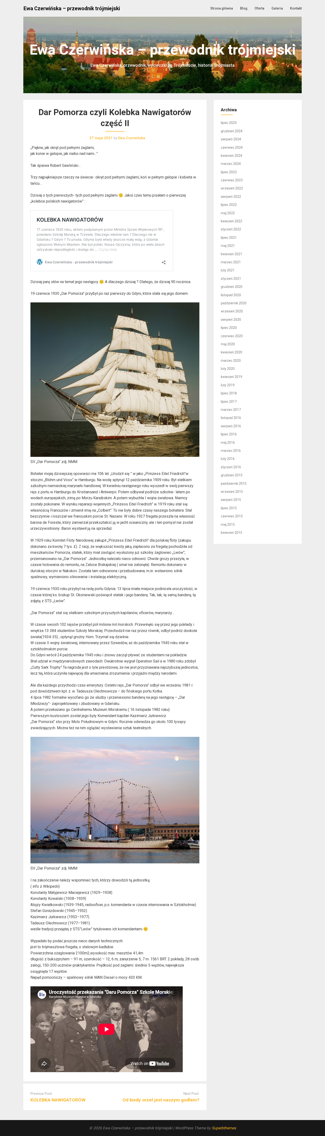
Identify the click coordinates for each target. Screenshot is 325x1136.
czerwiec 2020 (232, 336)
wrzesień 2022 (232, 188)
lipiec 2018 (229, 393)
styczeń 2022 (231, 229)
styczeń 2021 (231, 278)
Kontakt (296, 8)
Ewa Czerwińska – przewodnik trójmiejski (72, 8)
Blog (243, 8)
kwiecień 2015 (231, 533)
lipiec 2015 (229, 508)
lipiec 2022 (229, 205)
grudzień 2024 (231, 131)
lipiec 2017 (229, 401)
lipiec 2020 (229, 328)
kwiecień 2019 (231, 377)
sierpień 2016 (231, 426)
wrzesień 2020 (232, 311)
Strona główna (221, 8)
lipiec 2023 (229, 172)
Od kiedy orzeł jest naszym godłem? (161, 1100)
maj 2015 (228, 524)
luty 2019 (228, 385)
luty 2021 (228, 270)
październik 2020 (233, 303)
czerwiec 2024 (232, 147)
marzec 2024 (231, 164)
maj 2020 (228, 344)
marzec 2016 (231, 451)
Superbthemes (224, 1128)
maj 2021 (228, 246)
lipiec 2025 (229, 123)
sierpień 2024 (231, 139)
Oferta (259, 8)
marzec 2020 (231, 360)
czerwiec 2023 (232, 180)
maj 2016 (228, 442)
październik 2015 (233, 483)
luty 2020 (228, 369)
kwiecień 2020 (231, 352)
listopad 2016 (231, 418)
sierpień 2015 (231, 500)
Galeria (277, 8)
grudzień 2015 (231, 475)
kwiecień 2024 (231, 156)
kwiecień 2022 (231, 221)
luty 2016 (228, 459)
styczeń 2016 (231, 467)
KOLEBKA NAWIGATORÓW (58, 1100)
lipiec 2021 (229, 237)
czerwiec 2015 (232, 516)
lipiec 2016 (229, 434)
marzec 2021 (231, 262)
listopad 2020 (231, 295)
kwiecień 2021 (231, 254)
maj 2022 (228, 213)
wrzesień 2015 (232, 492)
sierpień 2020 (231, 319)
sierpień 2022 (231, 197)
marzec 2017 (231, 410)
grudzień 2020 (231, 287)
